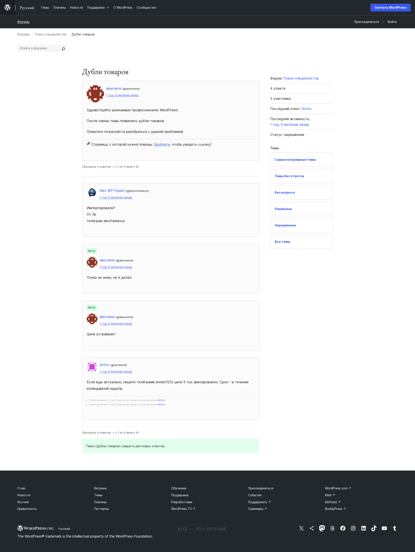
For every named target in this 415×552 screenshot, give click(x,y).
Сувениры (257, 509)
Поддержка (179, 495)
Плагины (100, 502)
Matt (330, 495)
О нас (21, 488)
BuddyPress (335, 509)
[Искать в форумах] (63, 48)
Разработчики (181, 502)
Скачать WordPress (391, 7)
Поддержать (259, 502)
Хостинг (23, 502)
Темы (98, 495)
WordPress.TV (183, 509)
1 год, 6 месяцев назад (122, 95)
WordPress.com (338, 488)
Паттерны (101, 509)
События (255, 495)
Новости (23, 495)
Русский (64, 528)
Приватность (27, 509)
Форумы (23, 22)
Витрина (100, 488)
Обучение (178, 488)
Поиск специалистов (50, 34)
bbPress (333, 502)
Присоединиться (260, 488)
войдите (162, 144)
